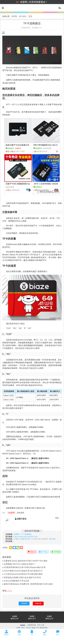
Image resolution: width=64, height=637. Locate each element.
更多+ (57, 518)
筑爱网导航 (31, 625)
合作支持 (20, 513)
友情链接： (23, 625)
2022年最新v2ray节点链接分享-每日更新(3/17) (23, 571)
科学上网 (40, 625)
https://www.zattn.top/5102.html (25, 536)
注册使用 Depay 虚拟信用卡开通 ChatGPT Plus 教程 (25, 561)
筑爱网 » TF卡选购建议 (23, 534)
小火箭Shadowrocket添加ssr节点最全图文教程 (23, 574)
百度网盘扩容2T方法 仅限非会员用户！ (20, 564)
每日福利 (22, 16)
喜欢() (33, 552)
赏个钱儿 (44, 552)
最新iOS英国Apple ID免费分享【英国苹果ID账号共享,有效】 (29, 584)
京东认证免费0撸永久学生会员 (16, 581)
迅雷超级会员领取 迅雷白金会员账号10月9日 (22, 577)
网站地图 (28, 627)
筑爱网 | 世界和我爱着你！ (34, 2)
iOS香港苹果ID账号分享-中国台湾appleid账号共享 (25, 567)
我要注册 (38, 603)
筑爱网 (14, 16)
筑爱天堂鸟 (26, 28)
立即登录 (24, 603)
